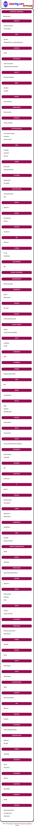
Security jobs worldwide (9, 697)
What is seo (6, 708)
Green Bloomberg (7, 395)
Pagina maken (17, 823)
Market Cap (6, 207)
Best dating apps (7, 218)
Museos (5, 294)
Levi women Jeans (8, 813)
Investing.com (7, 478)
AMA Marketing (7, 527)
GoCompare (6, 136)
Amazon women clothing (9, 810)
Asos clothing (6, 183)
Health (5, 405)
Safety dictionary (7, 665)
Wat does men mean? (8, 540)
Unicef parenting (7, 633)
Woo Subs (6, 743)
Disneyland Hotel (7, 432)
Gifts (5, 384)
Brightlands (6, 718)
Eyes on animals (7, 28)
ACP (5, 467)
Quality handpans (7, 593)
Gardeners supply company (10, 373)
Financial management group (10, 318)
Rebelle (5, 686)
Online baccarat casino (8, 169)
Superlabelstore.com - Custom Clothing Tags (13, 42)
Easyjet (5, 764)
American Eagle (7, 180)
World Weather (7, 788)
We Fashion (6, 308)
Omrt (5, 196)
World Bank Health (8, 411)
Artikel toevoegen (6, 16)
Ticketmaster (6, 753)
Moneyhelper (6, 562)
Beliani (5, 356)
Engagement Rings (8, 499)
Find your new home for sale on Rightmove (13, 443)
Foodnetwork (6, 342)
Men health (6, 537)
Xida (4, 266)
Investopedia (6, 457)
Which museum (7, 297)
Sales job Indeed (7, 676)
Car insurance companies (9, 133)
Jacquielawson (7, 255)
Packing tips (6, 583)
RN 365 (5, 654)
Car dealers (6, 149)
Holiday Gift (6, 740)
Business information (8, 122)
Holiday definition (7, 422)
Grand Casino (7, 166)
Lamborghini (6, 152)
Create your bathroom (8, 63)
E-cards (5, 252)
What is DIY (6, 242)
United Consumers (8, 139)
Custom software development (10, 729)
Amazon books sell (8, 101)
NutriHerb (6, 778)
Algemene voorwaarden (26, 823)
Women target (7, 815)
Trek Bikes (6, 90)
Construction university (8, 193)
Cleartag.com (11, 823)
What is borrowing (7, 112)
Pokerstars (6, 644)
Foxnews (6, 610)
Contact (17, 825)
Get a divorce (6, 231)
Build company (7, 513)
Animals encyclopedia (8, 25)
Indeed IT (6, 489)
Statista (5, 551)
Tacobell (5, 345)
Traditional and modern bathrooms (11, 66)
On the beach (6, 767)
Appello (5, 52)
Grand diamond (7, 502)
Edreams (5, 329)
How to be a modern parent (9, 630)
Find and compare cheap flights (10, 332)
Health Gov (6, 408)
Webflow (5, 799)
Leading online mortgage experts (10, 572)
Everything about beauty (9, 77)
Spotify (5, 599)
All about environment (8, 283)
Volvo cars (6, 155)
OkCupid (5, 220)
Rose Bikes (6, 87)
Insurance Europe (7, 454)
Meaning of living (7, 516)
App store (6, 39)
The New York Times (8, 613)
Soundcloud (6, 596)
